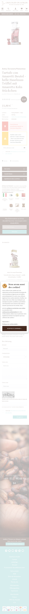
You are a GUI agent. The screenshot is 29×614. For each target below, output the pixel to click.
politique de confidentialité (9, 312)
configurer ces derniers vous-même (15, 308)
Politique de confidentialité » (10, 324)
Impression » (5, 321)
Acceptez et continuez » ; (14, 328)
